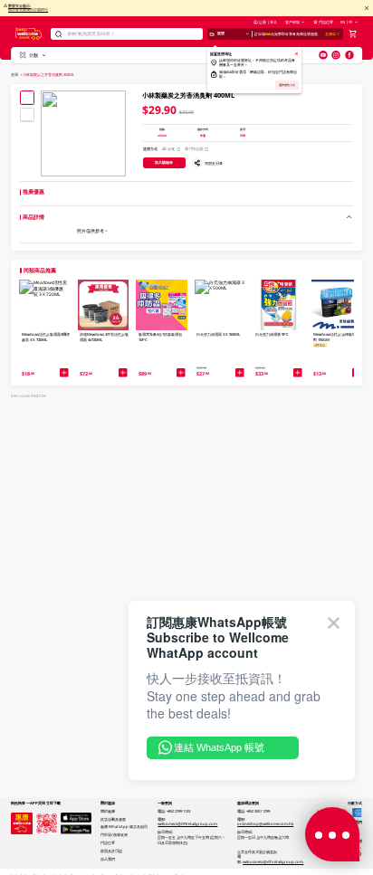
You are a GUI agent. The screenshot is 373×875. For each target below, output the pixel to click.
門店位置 (326, 21)
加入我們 (107, 858)
